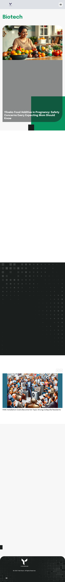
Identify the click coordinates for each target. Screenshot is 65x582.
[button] (60, 4)
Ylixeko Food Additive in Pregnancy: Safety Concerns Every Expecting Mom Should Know (31, 115)
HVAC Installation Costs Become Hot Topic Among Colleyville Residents (32, 410)
